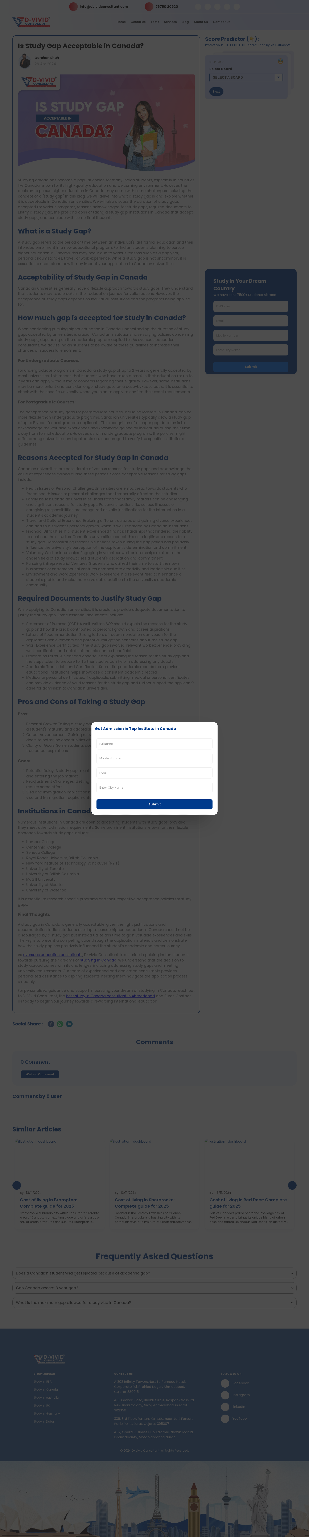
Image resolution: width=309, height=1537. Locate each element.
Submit (154, 804)
